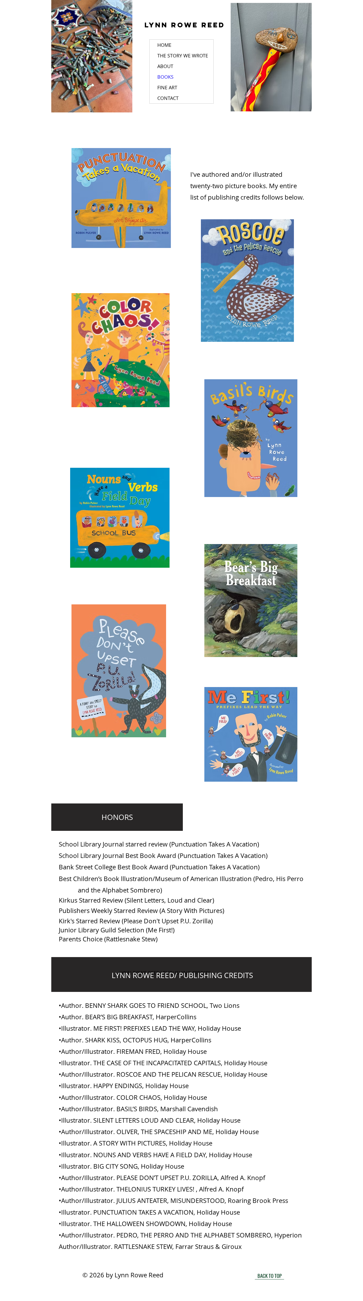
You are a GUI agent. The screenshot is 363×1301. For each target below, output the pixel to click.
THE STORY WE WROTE (182, 55)
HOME (164, 45)
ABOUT (165, 66)
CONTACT (168, 98)
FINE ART (167, 87)
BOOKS (165, 77)
